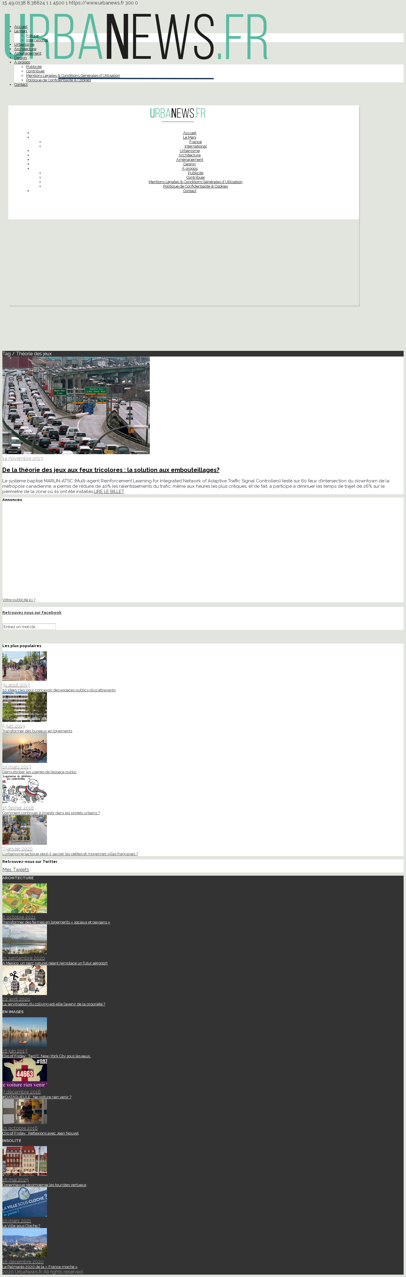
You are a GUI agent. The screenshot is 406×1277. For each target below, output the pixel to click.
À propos (22, 62)
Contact (21, 84)
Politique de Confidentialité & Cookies (58, 80)
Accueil (21, 26)
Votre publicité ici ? (18, 599)
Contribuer (35, 71)
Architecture (25, 49)
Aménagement (27, 53)
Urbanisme (24, 44)
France (32, 35)
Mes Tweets (15, 869)
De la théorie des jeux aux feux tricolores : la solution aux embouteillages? (110, 469)
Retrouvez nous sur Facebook (32, 612)
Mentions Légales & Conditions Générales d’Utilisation (73, 75)
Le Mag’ (21, 31)
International (37, 40)
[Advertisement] (183, 263)
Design (20, 58)
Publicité (34, 66)
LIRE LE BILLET (109, 491)
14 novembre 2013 (22, 458)
